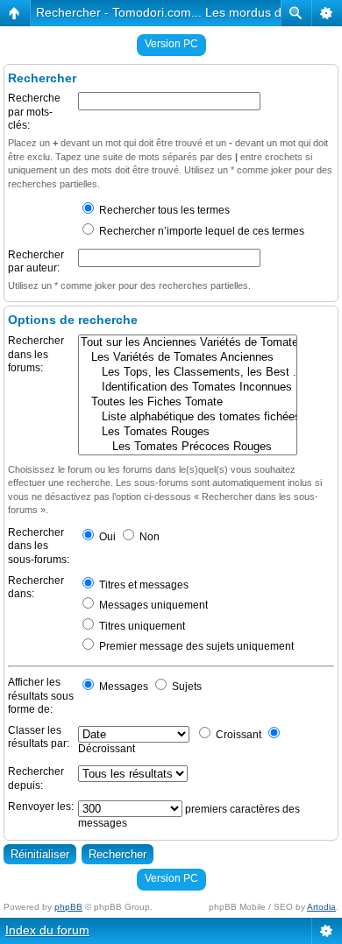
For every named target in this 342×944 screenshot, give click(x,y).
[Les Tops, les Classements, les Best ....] (187, 372)
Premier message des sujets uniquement (195, 646)
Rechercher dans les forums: (36, 354)
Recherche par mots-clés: (34, 111)
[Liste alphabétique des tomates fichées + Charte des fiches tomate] (187, 417)
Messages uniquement (152, 605)
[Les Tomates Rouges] (187, 432)
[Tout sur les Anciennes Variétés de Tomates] (187, 342)
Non (148, 537)
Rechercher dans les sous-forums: (38, 546)
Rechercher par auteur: (36, 262)
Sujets (185, 686)
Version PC (171, 44)
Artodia (321, 907)
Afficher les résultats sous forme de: (41, 695)
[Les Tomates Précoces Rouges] (187, 447)
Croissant (237, 735)
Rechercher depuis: (36, 778)
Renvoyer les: (41, 806)
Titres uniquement (140, 626)
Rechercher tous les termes (163, 210)
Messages (122, 686)
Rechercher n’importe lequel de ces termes (200, 231)
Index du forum (47, 930)
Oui (106, 537)
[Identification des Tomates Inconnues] (187, 387)
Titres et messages (142, 585)
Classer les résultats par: (38, 737)
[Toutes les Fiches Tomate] (187, 402)
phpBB (68, 907)
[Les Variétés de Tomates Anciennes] (187, 357)
